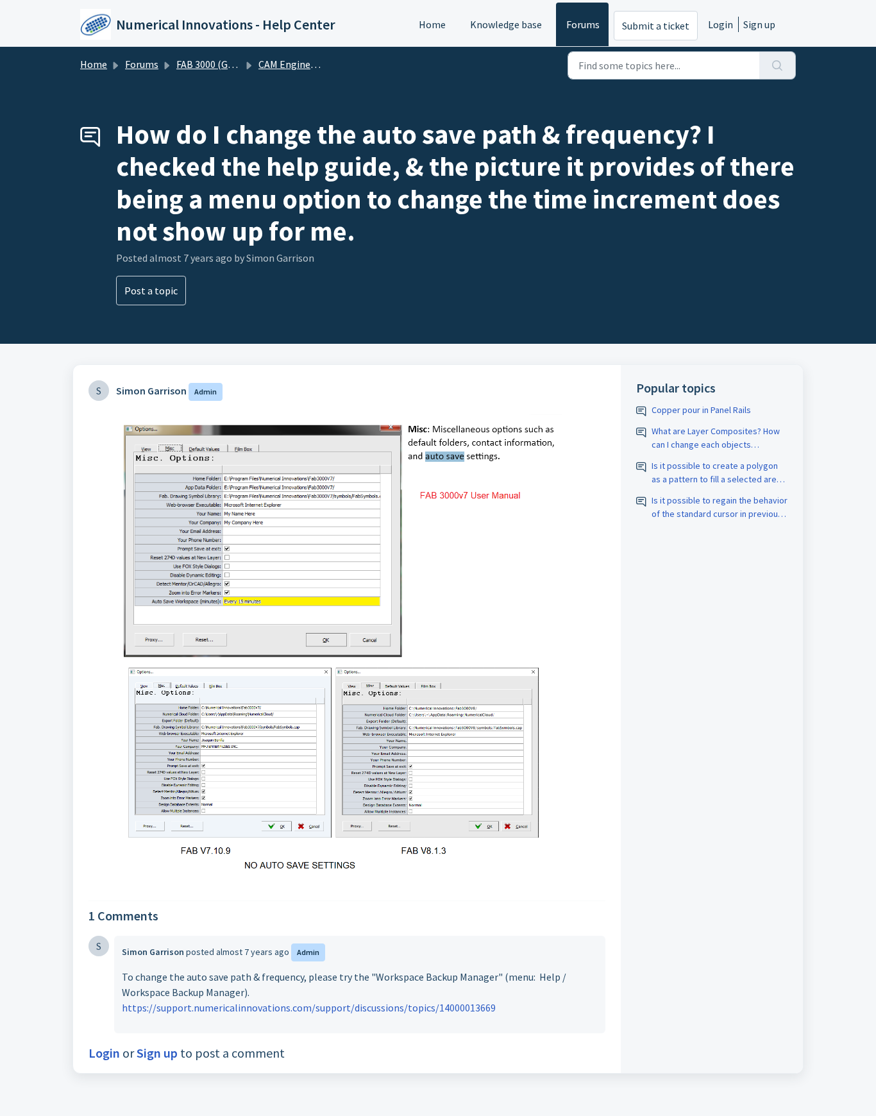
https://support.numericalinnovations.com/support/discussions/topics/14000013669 (309, 1007)
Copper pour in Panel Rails (701, 410)
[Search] (777, 65)
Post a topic (151, 290)
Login (720, 24)
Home (432, 24)
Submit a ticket (655, 25)
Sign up (759, 24)
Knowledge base (506, 24)
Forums (583, 24)
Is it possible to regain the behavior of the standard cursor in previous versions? (720, 508)
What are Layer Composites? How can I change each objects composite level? (716, 438)
